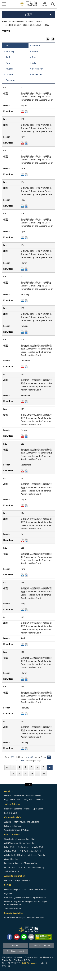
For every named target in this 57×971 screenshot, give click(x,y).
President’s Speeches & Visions (17, 809)
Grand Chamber (11, 859)
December (11, 80)
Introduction (18, 796)
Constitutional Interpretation (16, 839)
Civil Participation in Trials (30, 851)
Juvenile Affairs (37, 847)
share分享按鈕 (53, 39)
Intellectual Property (36, 855)
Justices (7, 822)
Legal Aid (8, 894)
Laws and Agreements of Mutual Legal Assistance (25, 898)
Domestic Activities (35, 918)
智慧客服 (44, 4)
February (10, 51)
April (8, 57)
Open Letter (38, 809)
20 (49, 757)
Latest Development (12, 826)
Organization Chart (12, 800)
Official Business (17, 22)
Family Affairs (23, 847)
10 (31, 773)
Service (7, 885)
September (37, 69)
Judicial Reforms (12, 804)
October (10, 74)
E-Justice (21, 867)
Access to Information (14, 876)
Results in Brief (10, 813)
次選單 (28, 14)
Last (43, 773)
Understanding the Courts (15, 890)
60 (22, 761)
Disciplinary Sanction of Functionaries (20, 863)
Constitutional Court (14, 817)
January (36, 46)
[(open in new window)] (9, 937)
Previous (13, 767)
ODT (26, 111)
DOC (22, 174)
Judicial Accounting (36, 867)
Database (8, 881)
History (7, 796)
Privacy (15, 946)
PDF (22, 111)
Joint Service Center (37, 890)
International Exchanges (14, 918)
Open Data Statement (15, 951)
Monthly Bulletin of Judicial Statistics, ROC (23, 25)
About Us (8, 791)
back (48, 39)
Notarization (9, 867)
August (9, 69)
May (34, 57)
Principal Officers (33, 796)
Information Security (42, 946)
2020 (47, 25)
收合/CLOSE (28, 784)
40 (17, 761)
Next (37, 773)
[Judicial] (28, 3)
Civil (33, 839)
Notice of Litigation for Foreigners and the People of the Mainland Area (25, 903)
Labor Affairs (9, 847)
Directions (39, 800)
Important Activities (13, 913)
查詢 (53, 4)
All (7, 46)
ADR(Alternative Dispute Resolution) (20, 843)
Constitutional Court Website (16, 830)
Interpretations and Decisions (26, 822)
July (34, 63)
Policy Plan (27, 800)
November (37, 74)
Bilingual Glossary (22, 881)
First (7, 767)
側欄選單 (4, 4)
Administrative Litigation (14, 855)
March (35, 51)
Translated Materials (12, 909)
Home (4, 22)
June (8, 63)
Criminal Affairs (10, 851)
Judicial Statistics (35, 22)
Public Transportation (30, 963)
